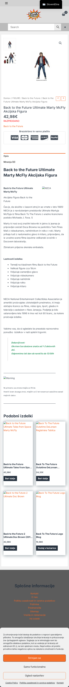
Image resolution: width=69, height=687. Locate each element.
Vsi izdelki (34, 618)
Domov (7, 98)
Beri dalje (10, 478)
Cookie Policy (11, 683)
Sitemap (34, 611)
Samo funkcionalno (35, 666)
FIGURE (16, 98)
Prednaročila (34, 607)
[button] (60, 43)
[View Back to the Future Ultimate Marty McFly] (10, 44)
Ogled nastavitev (34, 675)
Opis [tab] (6, 156)
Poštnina (34, 604)
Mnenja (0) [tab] (9, 162)
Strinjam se (34, 657)
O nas (34, 597)
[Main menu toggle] (6, 3)
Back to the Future (31, 98)
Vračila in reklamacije (35, 615)
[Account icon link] (65, 27)
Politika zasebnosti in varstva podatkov (37, 683)
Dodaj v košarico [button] (47, 548)
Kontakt (60, 683)
